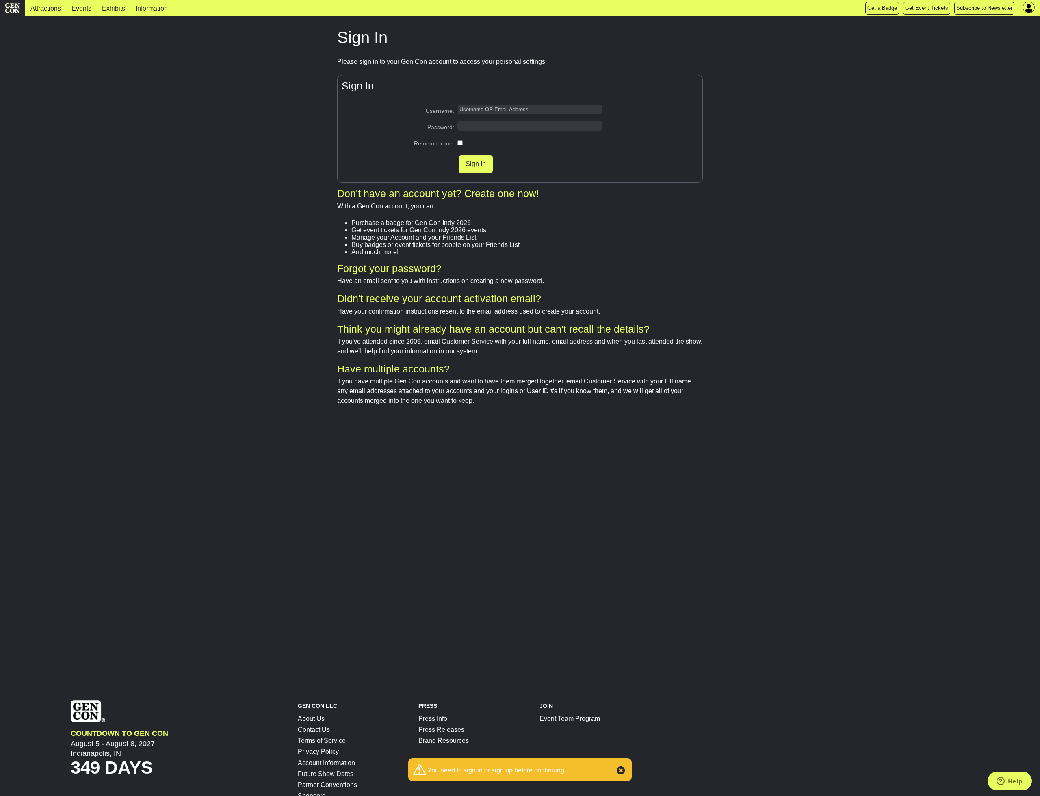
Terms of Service (322, 740)
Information (152, 8)
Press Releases (441, 729)
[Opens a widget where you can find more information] (1009, 782)
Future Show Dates (325, 773)
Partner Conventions (327, 784)
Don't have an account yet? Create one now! (438, 193)
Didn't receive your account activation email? (439, 298)
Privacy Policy (318, 751)
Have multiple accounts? (393, 368)
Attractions (45, 8)
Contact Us (314, 729)
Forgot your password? (389, 268)
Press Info (432, 718)
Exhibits (113, 8)
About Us (311, 718)
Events (81, 8)
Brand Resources (443, 740)
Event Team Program (570, 718)
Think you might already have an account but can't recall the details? (493, 329)
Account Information (326, 762)
